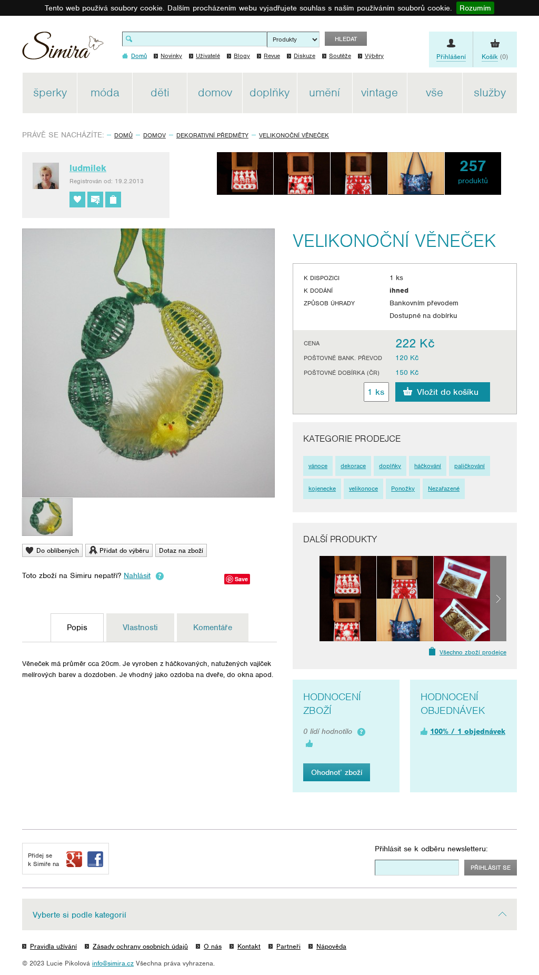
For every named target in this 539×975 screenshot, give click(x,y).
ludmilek (87, 168)
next (498, 598)
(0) (495, 56)
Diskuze (304, 56)
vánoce (317, 466)
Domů (123, 135)
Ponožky (403, 488)
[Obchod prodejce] (113, 199)
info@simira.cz (113, 963)
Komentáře (212, 627)
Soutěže (340, 56)
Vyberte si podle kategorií (79, 915)
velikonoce (363, 488)
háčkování (427, 466)
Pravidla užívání (53, 946)
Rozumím (475, 8)
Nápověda (331, 946)
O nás (213, 946)
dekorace (353, 466)
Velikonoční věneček (294, 135)
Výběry (374, 56)
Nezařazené (444, 488)
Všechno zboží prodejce (473, 652)
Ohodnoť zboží (336, 772)
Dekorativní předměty (212, 135)
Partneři (288, 946)
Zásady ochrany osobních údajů (140, 946)
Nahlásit (137, 575)
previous (311, 598)
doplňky (390, 466)
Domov (154, 135)
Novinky (171, 56)
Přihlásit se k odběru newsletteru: (431, 848)
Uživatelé (208, 56)
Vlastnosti (140, 627)
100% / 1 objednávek (467, 731)
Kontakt (249, 946)
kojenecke (322, 488)
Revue (272, 56)
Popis (77, 627)
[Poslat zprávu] (95, 199)
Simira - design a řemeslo (63, 49)
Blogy (242, 56)
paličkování (469, 466)
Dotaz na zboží (181, 550)
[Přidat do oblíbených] (77, 199)
